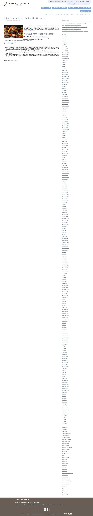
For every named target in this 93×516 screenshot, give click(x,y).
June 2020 (64, 182)
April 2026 (64, 44)
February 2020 (65, 190)
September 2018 (65, 224)
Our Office (58, 14)
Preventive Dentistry (13, 60)
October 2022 (65, 127)
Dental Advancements (66, 439)
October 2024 (65, 80)
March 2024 (64, 94)
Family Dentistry (65, 453)
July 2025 (64, 62)
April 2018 (64, 234)
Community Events (66, 435)
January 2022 (65, 145)
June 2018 (64, 230)
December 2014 (65, 313)
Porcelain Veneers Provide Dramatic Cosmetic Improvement (75, 31)
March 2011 (64, 402)
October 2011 (65, 388)
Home (45, 14)
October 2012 (65, 364)
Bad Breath (64, 431)
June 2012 (64, 372)
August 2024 (64, 84)
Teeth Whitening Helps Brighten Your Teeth (71, 29)
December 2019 (65, 194)
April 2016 (64, 281)
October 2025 (65, 56)
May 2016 (64, 279)
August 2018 (64, 226)
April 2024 (64, 92)
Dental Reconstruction (67, 447)
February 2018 (65, 238)
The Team (51, 14)
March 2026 (64, 46)
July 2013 (64, 346)
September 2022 (65, 129)
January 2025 (65, 74)
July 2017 (64, 252)
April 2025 (64, 68)
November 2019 (65, 196)
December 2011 (65, 384)
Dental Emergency (66, 441)
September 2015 (65, 295)
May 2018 (64, 232)
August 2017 (64, 250)
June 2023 (64, 111)
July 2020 (64, 181)
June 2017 (64, 254)
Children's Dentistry (66, 433)
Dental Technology (66, 449)
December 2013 (65, 336)
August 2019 (64, 202)
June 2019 (64, 206)
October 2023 (65, 104)
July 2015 (64, 299)
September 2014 (65, 319)
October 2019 (65, 198)
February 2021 (65, 167)
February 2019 (65, 214)
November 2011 (65, 386)
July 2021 (64, 157)
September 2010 (65, 413)
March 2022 (64, 141)
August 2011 (64, 392)
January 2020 (65, 192)
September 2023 (65, 106)
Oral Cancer (64, 469)
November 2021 (65, 149)
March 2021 (64, 165)
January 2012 (65, 382)
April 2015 (64, 305)
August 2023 (64, 108)
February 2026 (65, 48)
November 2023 (65, 102)
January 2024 (65, 98)
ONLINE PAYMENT (85, 11)
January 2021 (65, 169)
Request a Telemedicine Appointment (79, 7)
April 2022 (64, 139)
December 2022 (65, 123)
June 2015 (64, 301)
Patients (72, 14)
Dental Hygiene (65, 443)
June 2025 (64, 64)
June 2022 (64, 135)
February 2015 (65, 309)
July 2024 (64, 86)
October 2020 (65, 175)
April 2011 (64, 400)
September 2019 (65, 200)
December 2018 (65, 218)
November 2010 (65, 409)
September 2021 (65, 153)
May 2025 (64, 66)
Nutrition (64, 467)
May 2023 (64, 113)
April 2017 (64, 257)
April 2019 (64, 210)
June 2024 (64, 88)
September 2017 (65, 248)
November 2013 (65, 338)
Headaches (64, 461)
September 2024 (65, 82)
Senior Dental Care (66, 484)
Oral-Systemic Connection (67, 473)
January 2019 (65, 216)
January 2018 (65, 240)
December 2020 (65, 171)
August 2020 (64, 179)
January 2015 (65, 311)
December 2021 (65, 147)
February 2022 (65, 143)
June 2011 (64, 396)
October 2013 (65, 340)
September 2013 (65, 342)
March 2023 (64, 117)
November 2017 (65, 244)
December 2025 (65, 52)
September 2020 (65, 177)
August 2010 (64, 415)
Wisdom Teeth (65, 494)
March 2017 (64, 259)
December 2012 (65, 360)
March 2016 (64, 283)
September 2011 (65, 390)
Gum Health (64, 459)
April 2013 (64, 352)
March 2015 (64, 307)
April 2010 (64, 423)
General (63, 455)
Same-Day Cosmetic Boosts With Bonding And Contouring (74, 27)
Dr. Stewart (64, 451)
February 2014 (65, 332)
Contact (87, 14)
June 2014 (64, 325)
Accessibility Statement (37, 514)
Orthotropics (65, 477)
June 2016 (64, 277)
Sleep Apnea (64, 486)
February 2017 (65, 261)
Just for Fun (64, 465)
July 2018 (64, 228)
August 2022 (64, 131)
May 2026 (64, 42)
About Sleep (64, 429)
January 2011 (65, 405)
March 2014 (64, 330)
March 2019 (64, 212)
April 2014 (64, 329)
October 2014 (65, 317)
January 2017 (65, 263)
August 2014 (64, 321)
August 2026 (64, 36)
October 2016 (65, 269)
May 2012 (64, 374)
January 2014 (65, 334)
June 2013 (64, 348)
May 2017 (64, 256)
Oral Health (64, 471)
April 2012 (64, 376)
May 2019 (64, 208)
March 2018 (64, 236)
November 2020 (65, 173)
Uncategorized (65, 492)
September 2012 (65, 366)
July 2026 (64, 38)
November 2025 (65, 54)
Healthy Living (65, 463)
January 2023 (65, 121)
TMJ (63, 488)
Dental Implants (65, 445)
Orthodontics (65, 475)
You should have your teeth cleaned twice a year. (22, 40)
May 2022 (64, 137)
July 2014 (64, 323)
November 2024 (65, 78)
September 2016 (65, 271)
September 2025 (65, 58)
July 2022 (64, 133)
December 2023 (65, 100)
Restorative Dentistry (66, 482)
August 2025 (64, 60)
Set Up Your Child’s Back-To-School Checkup (71, 25)
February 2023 (65, 119)
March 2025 (64, 70)
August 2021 (64, 155)
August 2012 (64, 368)
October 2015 (65, 293)
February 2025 (65, 72)
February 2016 (65, 285)
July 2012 (64, 370)
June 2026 (64, 40)
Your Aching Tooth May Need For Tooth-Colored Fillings (74, 23)
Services (66, 14)
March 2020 (64, 188)
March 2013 (64, 354)
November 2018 (65, 220)
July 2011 (64, 394)
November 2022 (65, 125)
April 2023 (64, 115)
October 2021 (65, 151)
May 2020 (64, 184)
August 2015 (64, 297)
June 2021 (64, 159)
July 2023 (64, 109)
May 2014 (64, 327)
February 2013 (65, 356)
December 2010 (65, 407)
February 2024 (65, 96)
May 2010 (64, 421)
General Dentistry (66, 457)
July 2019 (64, 204)
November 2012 (65, 362)
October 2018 (65, 222)
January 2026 (65, 50)
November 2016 (65, 267)
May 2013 (64, 350)
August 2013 (64, 344)
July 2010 (64, 417)
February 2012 (65, 380)
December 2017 (65, 242)
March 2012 (64, 378)
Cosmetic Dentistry (66, 437)
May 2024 (64, 90)
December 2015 (65, 289)
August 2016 (64, 273)
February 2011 (65, 404)
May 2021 (64, 161)
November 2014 (65, 315)
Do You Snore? (46, 7)
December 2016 (65, 265)
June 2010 (64, 419)
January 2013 (65, 358)
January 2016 (65, 287)
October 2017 (65, 246)
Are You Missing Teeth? (59, 7)
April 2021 (64, 163)
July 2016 (64, 275)
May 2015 (64, 303)
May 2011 (64, 398)
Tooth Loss (64, 490)
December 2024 (65, 76)
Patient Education (66, 478)
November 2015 (65, 291)
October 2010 (65, 411)
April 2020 (64, 186)
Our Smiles (80, 14)
